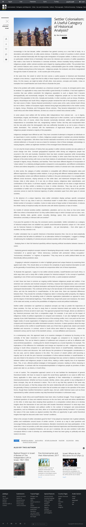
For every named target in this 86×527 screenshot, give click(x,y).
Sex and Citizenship (42, 7)
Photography (59, 7)
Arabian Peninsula (63, 496)
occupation (70, 440)
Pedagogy (79, 7)
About (4, 496)
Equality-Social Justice (30, 442)
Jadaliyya (4, 7)
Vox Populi (33, 516)
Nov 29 (40, 477)
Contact (5, 505)
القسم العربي (70, 2)
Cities (34, 7)
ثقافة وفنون (75, 500)
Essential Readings (49, 498)
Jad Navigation (48, 513)
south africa (39, 440)
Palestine (33, 2)
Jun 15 (15, 477)
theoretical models (27, 440)
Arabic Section (76, 494)
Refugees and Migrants (23, 7)
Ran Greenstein (62, 35)
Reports (46, 507)
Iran (21, 2)
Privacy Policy (20, 504)
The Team (5, 498)
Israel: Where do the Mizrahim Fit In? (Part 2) (73, 454)
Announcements (48, 496)
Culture (51, 7)
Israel (77, 440)
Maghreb (60, 507)
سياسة (74, 496)
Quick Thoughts (48, 500)
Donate (5, 502)
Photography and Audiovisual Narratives (35, 509)
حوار (73, 504)
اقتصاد (73, 498)
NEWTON (47, 505)
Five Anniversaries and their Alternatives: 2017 (48, 454)
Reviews (46, 503)
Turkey (56, 2)
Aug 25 (64, 477)
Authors (5, 500)
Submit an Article (21, 496)
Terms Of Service (21, 505)
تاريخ (73, 502)
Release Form (20, 502)
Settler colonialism (51, 440)
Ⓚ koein (81, 524)
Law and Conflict (34, 513)
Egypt (10, 2)
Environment (11, 7)
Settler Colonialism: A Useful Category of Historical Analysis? (69, 25)
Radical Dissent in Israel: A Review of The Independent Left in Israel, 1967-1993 (24, 456)
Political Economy (69, 7)
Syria (44, 2)
